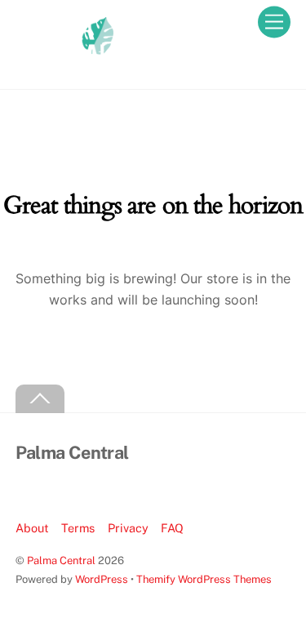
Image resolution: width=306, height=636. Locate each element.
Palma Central (61, 560)
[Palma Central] (64, 59)
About (32, 528)
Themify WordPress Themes (204, 579)
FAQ (172, 528)
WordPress (101, 579)
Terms (78, 528)
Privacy (128, 528)
